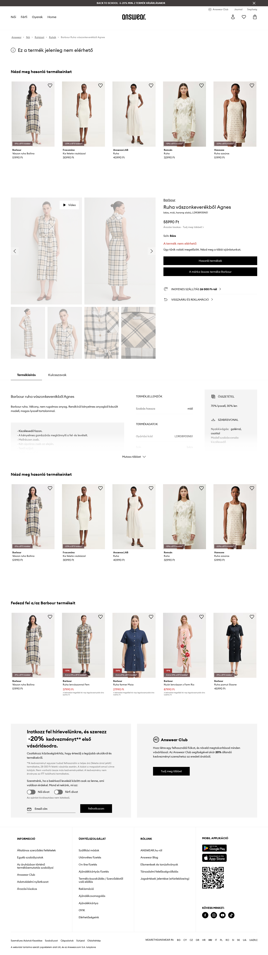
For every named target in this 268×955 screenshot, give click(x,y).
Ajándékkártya (88, 903)
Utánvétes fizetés (90, 857)
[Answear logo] (134, 17)
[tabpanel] (134, 420)
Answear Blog (149, 857)
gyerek (37, 17)
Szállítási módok (89, 850)
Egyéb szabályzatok (30, 857)
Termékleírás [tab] (26, 375)
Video (72, 205)
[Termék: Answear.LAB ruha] (133, 114)
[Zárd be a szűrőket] (254, 3)
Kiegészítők (61, 25)
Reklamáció (86, 889)
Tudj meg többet (171, 771)
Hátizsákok (124, 25)
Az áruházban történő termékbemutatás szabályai (35, 866)
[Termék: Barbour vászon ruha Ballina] (33, 114)
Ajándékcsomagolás (92, 896)
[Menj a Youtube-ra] (222, 915)
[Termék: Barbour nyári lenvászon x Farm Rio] (184, 645)
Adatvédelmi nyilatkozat (32, 882)
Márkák (100, 25)
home (51, 17)
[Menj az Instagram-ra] (214, 915)
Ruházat (34, 25)
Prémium (86, 25)
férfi (24, 17)
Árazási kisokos (27, 889)
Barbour (169, 200)
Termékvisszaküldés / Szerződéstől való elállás (101, 880)
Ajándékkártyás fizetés (94, 871)
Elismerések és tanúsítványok (159, 864)
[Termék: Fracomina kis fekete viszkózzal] (83, 114)
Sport (74, 25)
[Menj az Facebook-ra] (205, 915)
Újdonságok (18, 25)
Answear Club (26, 874)
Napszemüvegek (171, 25)
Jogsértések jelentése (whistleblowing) (164, 878)
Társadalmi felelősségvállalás (159, 871)
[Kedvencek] (244, 17)
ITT (42, 773)
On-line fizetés (88, 864)
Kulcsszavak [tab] (57, 375)
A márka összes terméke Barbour (210, 272)
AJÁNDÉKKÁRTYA (146, 25)
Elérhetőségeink (89, 917)
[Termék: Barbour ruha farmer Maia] (133, 645)
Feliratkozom (96, 808)
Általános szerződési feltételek (36, 850)
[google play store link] (214, 848)
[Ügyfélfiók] (233, 17)
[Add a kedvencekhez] (50, 85)
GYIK (82, 910)
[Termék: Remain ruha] (184, 114)
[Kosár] (255, 17)
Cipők (47, 25)
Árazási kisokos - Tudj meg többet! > (183, 227)
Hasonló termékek (210, 261)
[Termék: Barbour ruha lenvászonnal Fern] (83, 645)
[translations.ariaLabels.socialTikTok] (231, 915)
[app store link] (214, 857)
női (13, 17)
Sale (111, 25)
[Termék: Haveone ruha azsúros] (234, 114)
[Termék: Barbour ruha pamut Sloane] (234, 645)
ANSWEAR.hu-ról (151, 850)
